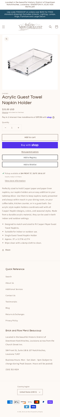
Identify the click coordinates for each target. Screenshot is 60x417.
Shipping (5, 112)
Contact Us (10, 295)
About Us (10, 283)
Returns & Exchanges (15, 314)
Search (9, 276)
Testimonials (11, 301)
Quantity (5, 122)
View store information (15, 180)
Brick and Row (26, 411)
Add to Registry (30, 157)
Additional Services (14, 289)
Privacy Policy (12, 320)
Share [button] (7, 250)
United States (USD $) (28, 392)
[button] (3, 27)
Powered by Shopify (37, 411)
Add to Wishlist (30, 164)
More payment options (30, 152)
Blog (8, 308)
